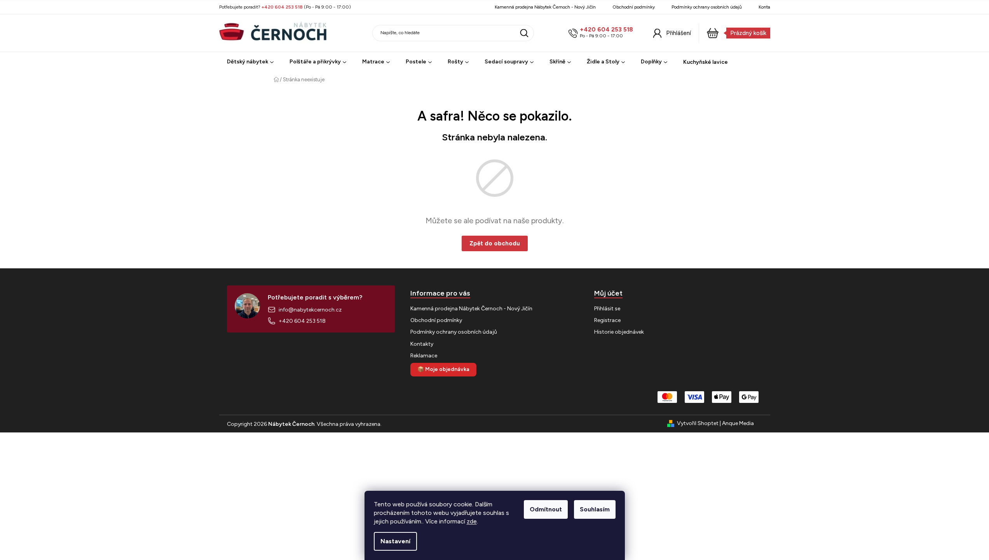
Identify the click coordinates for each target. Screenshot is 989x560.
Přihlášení (678, 33)
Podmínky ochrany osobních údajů (707, 7)
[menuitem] (250, 62)
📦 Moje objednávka (443, 369)
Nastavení (395, 541)
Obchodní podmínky (633, 7)
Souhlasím (595, 509)
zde (472, 521)
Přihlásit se (607, 308)
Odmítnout (546, 509)
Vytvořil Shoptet (698, 423)
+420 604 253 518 (606, 30)
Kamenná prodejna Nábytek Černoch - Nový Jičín (545, 7)
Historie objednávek (619, 332)
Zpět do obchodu (494, 243)
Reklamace (423, 355)
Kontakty (767, 7)
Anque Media (738, 423)
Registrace (607, 320)
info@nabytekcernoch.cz (310, 309)
